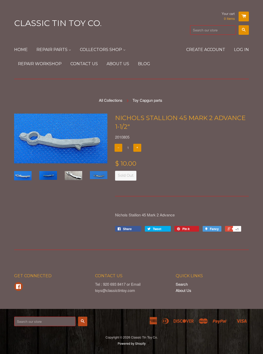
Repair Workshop (40, 63)
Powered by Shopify (132, 343)
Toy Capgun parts (147, 100)
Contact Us (84, 63)
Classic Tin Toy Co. (58, 23)
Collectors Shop (101, 49)
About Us (118, 63)
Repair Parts (52, 49)
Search (182, 284)
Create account (205, 49)
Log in (241, 49)
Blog (144, 63)
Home (21, 49)
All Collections (111, 100)
